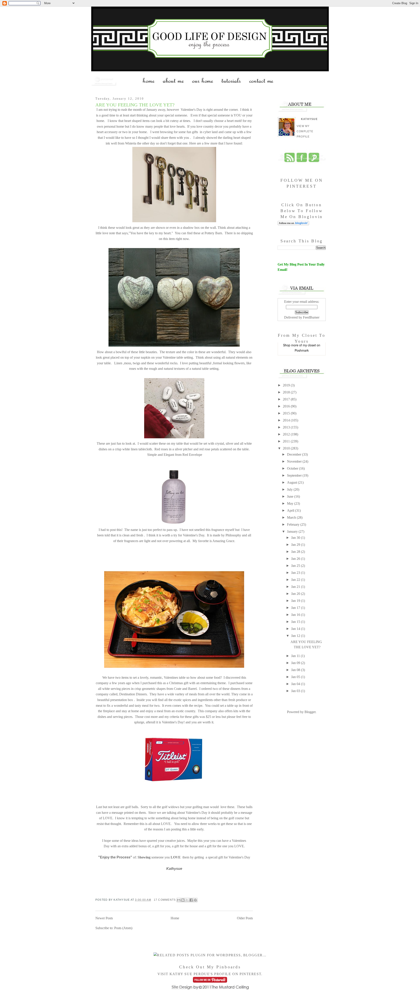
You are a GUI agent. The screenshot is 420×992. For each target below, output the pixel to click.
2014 (287, 420)
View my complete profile (305, 131)
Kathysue (309, 119)
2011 (287, 441)
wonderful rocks (166, 363)
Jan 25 (296, 565)
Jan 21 (296, 587)
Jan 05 (296, 677)
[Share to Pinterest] (195, 900)
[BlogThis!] (183, 900)
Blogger (309, 712)
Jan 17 (296, 608)
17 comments (165, 899)
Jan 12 (296, 636)
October (293, 468)
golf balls (131, 807)
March (292, 517)
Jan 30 (296, 537)
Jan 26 (296, 558)
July (290, 489)
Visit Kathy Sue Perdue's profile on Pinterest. (210, 974)
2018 (287, 392)
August (292, 482)
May (290, 503)
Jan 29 (296, 544)
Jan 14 (296, 629)
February (293, 524)
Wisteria (130, 143)
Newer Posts (104, 918)
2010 (287, 448)
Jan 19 (296, 601)
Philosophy (233, 535)
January (293, 531)
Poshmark (302, 350)
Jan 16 (296, 615)
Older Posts (245, 918)
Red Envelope (192, 454)
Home (175, 918)
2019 (287, 385)
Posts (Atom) (123, 928)
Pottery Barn (213, 233)
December (294, 454)
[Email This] (179, 900)
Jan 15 (296, 622)
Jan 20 (296, 594)
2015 (287, 413)
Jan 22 (296, 579)
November (295, 461)
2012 (287, 434)
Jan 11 (296, 656)
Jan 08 (296, 670)
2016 (287, 406)
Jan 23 (296, 572)
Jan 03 (296, 691)
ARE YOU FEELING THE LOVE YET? (135, 105)
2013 (287, 427)
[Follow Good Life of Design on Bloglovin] (293, 224)
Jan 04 (296, 684)
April (291, 510)
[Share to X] (187, 900)
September (295, 475)
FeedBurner (311, 317)
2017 (287, 399)
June (290, 496)
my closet (309, 345)
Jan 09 (296, 663)
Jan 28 (296, 551)
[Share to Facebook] (191, 900)
